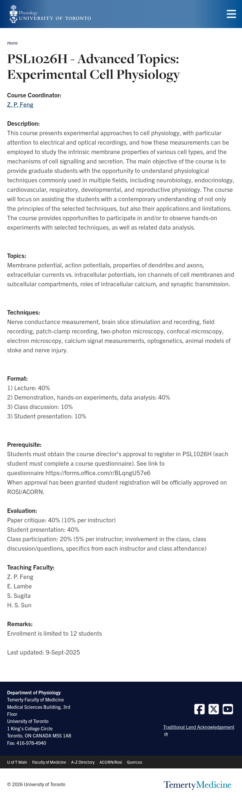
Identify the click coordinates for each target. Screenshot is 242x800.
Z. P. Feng (20, 104)
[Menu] (231, 14)
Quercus (134, 762)
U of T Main (17, 762)
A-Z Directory (82, 762)
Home (12, 42)
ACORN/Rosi (110, 762)
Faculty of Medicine (49, 762)
